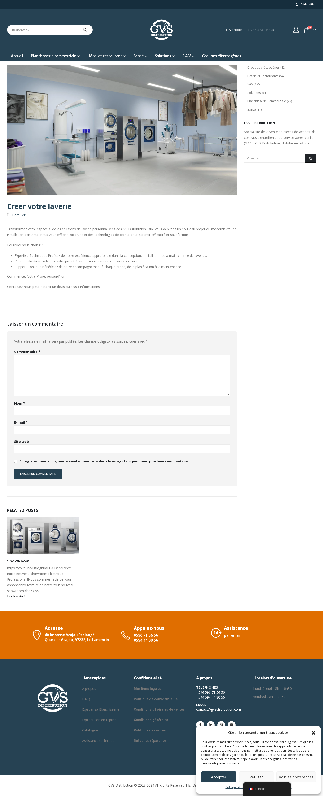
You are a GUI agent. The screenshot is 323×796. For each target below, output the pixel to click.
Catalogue (90, 730)
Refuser (256, 776)
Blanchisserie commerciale (53, 55)
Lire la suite (15, 596)
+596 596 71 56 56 (210, 692)
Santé (138, 55)
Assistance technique (98, 740)
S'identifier (308, 4)
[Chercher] (85, 30)
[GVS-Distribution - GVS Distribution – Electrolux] (161, 29)
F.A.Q (86, 699)
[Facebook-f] (200, 725)
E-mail (21, 422)
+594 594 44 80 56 (210, 697)
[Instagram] (221, 725)
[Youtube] (232, 725)
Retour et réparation (150, 741)
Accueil (17, 55)
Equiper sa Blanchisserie (100, 709)
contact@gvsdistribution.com (218, 709)
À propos (236, 29)
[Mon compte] (296, 30)
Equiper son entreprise (99, 720)
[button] (313, 732)
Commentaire (27, 351)
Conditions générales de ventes (159, 709)
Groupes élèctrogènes (221, 55)
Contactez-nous (262, 29)
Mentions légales (148, 689)
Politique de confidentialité (156, 699)
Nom (19, 403)
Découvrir (19, 215)
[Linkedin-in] (211, 725)
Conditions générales (151, 720)
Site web (21, 441)
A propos (89, 688)
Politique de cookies (239, 787)
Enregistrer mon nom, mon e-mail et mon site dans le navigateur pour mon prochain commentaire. (104, 461)
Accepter (218, 776)
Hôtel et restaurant (104, 55)
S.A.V (186, 55)
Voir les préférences (296, 776)
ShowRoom (18, 561)
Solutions (163, 55)
